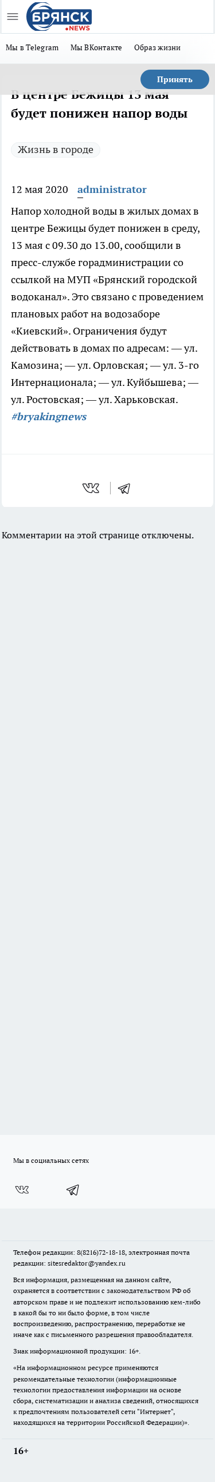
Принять (175, 79)
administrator (112, 189)
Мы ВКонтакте (97, 47)
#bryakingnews (48, 416)
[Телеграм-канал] (73, 1189)
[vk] (92, 488)
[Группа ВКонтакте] (21, 1189)
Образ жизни (157, 47)
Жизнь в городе (55, 149)
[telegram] (127, 488)
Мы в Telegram (32, 47)
